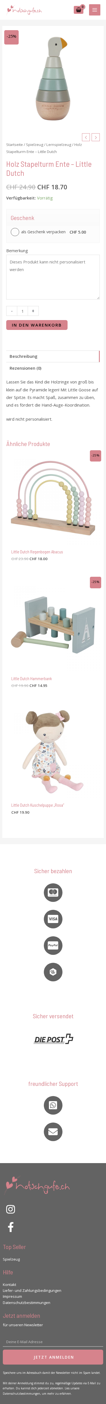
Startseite (14, 144)
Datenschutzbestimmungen (26, 1302)
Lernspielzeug (58, 144)
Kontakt (9, 1284)
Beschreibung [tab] (23, 356)
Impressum (12, 1296)
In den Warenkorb (37, 325)
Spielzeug (34, 144)
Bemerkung (17, 250)
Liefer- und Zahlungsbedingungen (32, 1290)
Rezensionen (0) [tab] (25, 368)
